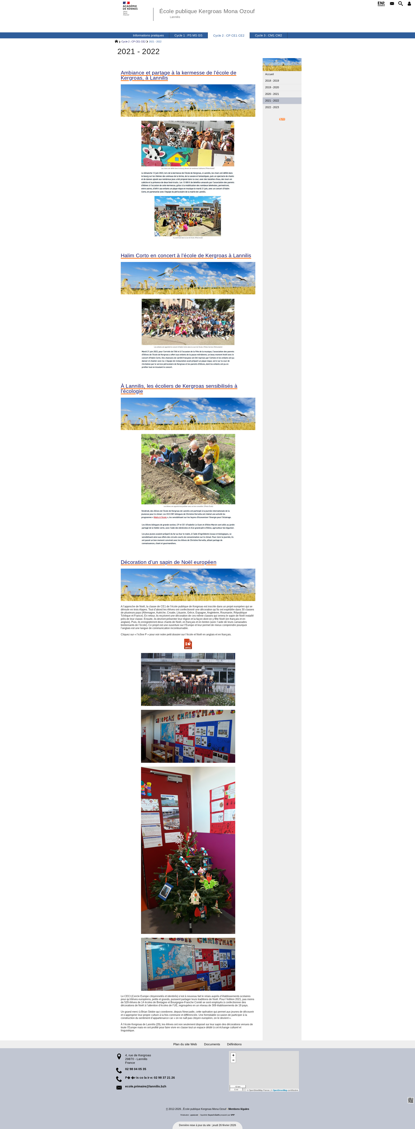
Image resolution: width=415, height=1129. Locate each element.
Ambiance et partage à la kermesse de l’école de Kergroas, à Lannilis (178, 75)
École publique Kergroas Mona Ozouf (207, 13)
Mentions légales (238, 1109)
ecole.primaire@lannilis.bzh (145, 1086)
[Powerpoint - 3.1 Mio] (188, 644)
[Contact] (392, 4)
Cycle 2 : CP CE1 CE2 (133, 41)
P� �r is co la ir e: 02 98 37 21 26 (150, 1077)
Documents (212, 1044)
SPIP (233, 1115)
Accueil (269, 74)
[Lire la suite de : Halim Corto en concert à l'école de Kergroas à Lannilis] (188, 335)
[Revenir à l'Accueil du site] (118, 42)
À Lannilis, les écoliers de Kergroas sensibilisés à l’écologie (179, 388)
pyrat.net (194, 1115)
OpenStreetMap (280, 1090)
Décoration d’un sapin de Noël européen (168, 562)
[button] (400, 4)
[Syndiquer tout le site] (282, 119)
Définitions (234, 1044)
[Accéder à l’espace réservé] (409, 4)
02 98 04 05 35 (135, 1069)
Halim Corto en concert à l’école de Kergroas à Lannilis (186, 255)
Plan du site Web (185, 1044)
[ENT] (381, 4)
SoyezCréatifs (214, 1115)
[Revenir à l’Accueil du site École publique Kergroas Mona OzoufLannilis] (130, 8)
